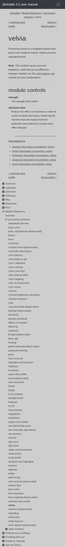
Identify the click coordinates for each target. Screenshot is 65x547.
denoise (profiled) (17, 318)
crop (10, 303)
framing (12, 342)
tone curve (14, 489)
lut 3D (11, 406)
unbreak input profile (19, 501)
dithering (13, 326)
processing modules (19, 219)
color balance (15, 255)
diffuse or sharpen (18, 322)
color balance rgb (45, 73)
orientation (14, 418)
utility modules (16, 529)
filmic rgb (13, 338)
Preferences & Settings (17, 533)
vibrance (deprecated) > (49, 24)
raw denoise (14, 434)
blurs (11, 239)
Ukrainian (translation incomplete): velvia (34, 160)
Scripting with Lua (14, 537)
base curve (14, 227)
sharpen (12, 465)
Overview (10, 183)
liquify (11, 390)
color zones (14, 287)
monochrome (15, 410)
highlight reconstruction (20, 362)
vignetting (13, 513)
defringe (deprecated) (19, 311)
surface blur (14, 485)
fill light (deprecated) (19, 334)
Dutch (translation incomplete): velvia (32, 164)
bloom (11, 235)
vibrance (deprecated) (20, 509)
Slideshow (11, 203)
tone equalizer (16, 493)
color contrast (15, 267)
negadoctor (14, 414)
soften (11, 473)
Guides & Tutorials (15, 541)
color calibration (16, 263)
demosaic (13, 314)
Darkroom (10, 191)
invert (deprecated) (18, 378)
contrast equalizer (17, 299)
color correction (16, 271)
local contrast (15, 394)
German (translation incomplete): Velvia (33, 147)
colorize (12, 291)
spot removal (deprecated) (22, 481)
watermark (14, 517)
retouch (12, 437)
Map (7, 199)
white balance (15, 521)
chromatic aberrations (19, 251)
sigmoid (12, 469)
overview (10, 215)
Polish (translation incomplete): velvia (32, 151)
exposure (13, 330)
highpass (13, 366)
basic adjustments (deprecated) (25, 231)
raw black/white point (19, 426)
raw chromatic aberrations (22, 430)
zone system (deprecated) (22, 525)
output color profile (18, 422)
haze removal (15, 358)
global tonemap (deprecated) (23, 346)
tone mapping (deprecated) (22, 497)
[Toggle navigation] (58, 5)
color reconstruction (18, 283)
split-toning (14, 477)
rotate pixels (14, 453)
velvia (11, 505)
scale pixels (14, 457)
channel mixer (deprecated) (23, 247)
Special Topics (13, 545)
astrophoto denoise (18, 223)
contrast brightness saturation (24, 295)
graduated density (18, 350)
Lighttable (10, 187)
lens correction (16, 382)
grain (11, 354)
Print (7, 207)
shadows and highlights (21, 461)
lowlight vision (16, 398)
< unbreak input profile (16, 24)
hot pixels (13, 370)
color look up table (18, 275)
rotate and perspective (20, 449)
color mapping (16, 279)
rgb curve (13, 442)
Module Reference (32, 13)
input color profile (17, 374)
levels (11, 386)
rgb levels (13, 445)
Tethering (10, 195)
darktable (15, 13)
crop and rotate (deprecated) (23, 306)
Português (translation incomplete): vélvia (34, 155)
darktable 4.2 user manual (19, 4)
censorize (13, 243)
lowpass (12, 402)
